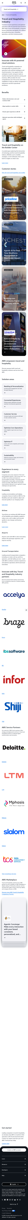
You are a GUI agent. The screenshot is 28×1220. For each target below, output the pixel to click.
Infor (3, 693)
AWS (3, 14)
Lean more (5, 504)
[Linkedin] (7, 1200)
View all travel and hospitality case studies (13, 172)
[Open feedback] (26, 610)
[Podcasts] (17, 1200)
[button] (11, 9)
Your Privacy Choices (7, 1210)
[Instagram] (10, 1200)
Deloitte (4, 761)
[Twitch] (12, 1200)
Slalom (4, 846)
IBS (3, 665)
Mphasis (4, 818)
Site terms (9, 1208)
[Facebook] (5, 1200)
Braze (3, 637)
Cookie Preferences (6, 1213)
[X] (2, 1200)
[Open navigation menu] (2, 3)
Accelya (4, 609)
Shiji (3, 721)
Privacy (3, 1208)
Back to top (13, 1204)
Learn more (5, 163)
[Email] (20, 1200)
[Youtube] (15, 1200)
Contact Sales (5, 1143)
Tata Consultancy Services (9, 874)
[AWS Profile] (25, 2)
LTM (3, 789)
